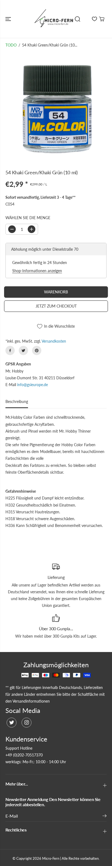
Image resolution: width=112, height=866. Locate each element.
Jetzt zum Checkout (56, 306)
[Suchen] (77, 19)
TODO (11, 45)
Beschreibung (16, 401)
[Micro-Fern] (54, 19)
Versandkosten (54, 341)
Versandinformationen (31, 701)
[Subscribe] (104, 816)
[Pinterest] (36, 350)
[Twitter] (23, 350)
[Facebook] (10, 350)
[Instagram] (26, 722)
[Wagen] (102, 19)
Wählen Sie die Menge (27, 217)
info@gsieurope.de (32, 384)
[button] (8, 19)
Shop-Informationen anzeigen (37, 270)
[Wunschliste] (94, 19)
